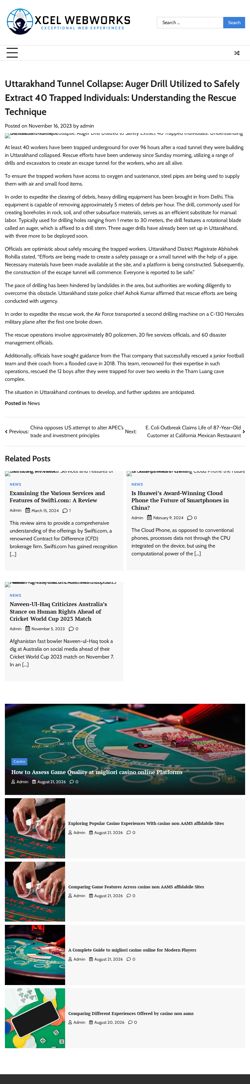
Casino (19, 761)
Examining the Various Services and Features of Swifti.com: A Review (57, 496)
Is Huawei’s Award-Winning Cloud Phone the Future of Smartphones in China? (180, 500)
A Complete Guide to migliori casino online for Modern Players (132, 950)
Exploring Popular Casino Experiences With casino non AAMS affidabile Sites (146, 823)
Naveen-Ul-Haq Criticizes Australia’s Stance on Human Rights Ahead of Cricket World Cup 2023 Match (58, 611)
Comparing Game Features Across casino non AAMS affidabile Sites (136, 887)
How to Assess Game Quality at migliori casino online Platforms (97, 772)
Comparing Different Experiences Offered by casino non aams (131, 1013)
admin (87, 126)
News (34, 403)
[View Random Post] (237, 53)
